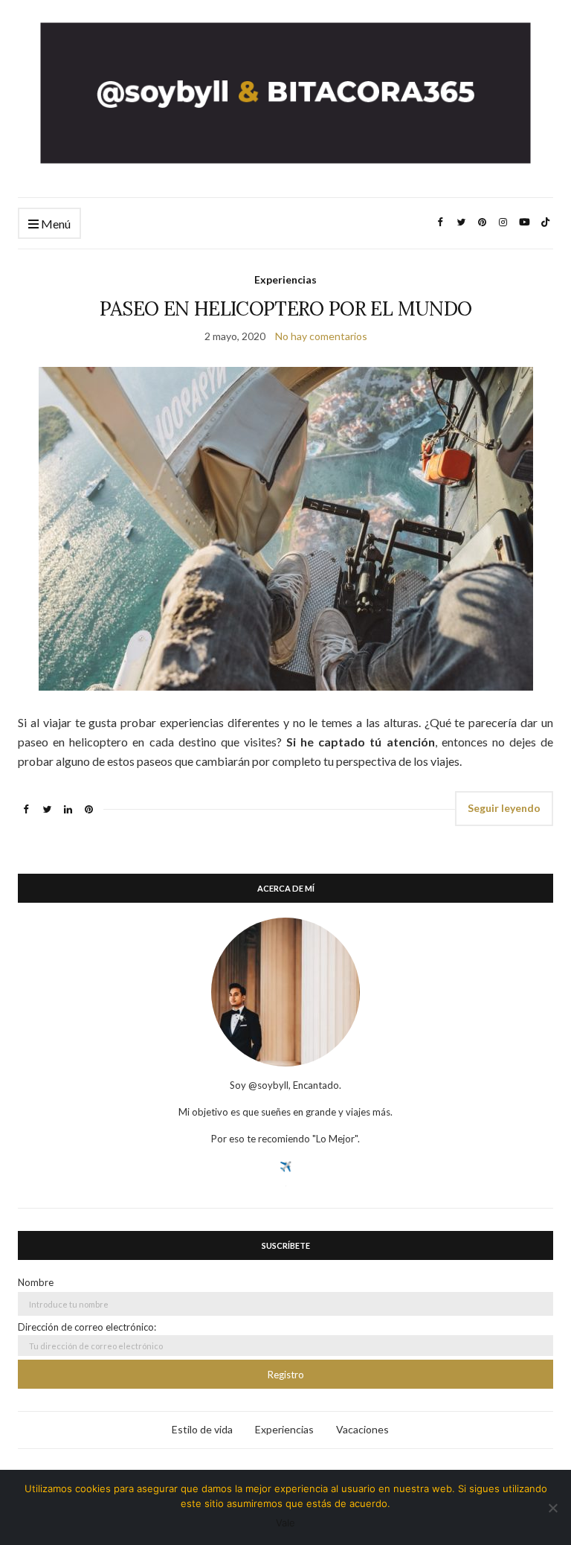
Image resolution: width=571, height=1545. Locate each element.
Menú (55, 224)
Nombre (36, 1282)
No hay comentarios (321, 336)
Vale (285, 1523)
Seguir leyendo (504, 808)
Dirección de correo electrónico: (87, 1327)
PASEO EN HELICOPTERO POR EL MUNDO (286, 308)
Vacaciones (362, 1429)
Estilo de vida (202, 1429)
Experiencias (285, 279)
